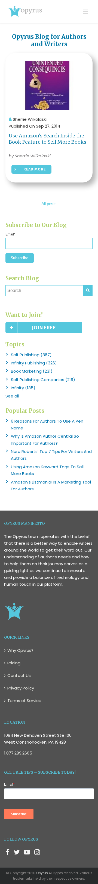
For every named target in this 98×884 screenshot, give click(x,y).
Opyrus (42, 873)
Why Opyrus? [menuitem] (20, 650)
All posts (49, 204)
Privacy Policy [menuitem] (20, 688)
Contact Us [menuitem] (19, 675)
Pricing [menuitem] (13, 663)
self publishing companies (43, 379)
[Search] (88, 290)
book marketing (32, 371)
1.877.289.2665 (18, 753)
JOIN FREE (44, 327)
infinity (23, 388)
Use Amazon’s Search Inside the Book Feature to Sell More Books (47, 138)
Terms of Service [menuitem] (24, 700)
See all (12, 396)
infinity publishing (34, 363)
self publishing (31, 355)
